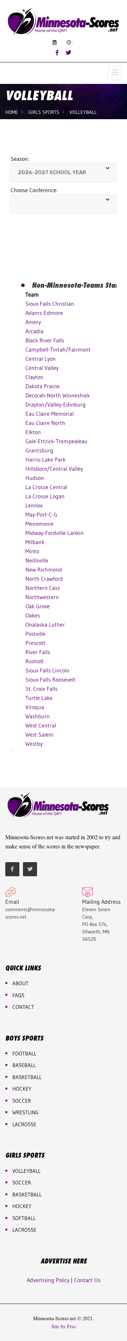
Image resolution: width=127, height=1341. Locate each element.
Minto (32, 551)
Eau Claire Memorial (49, 413)
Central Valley (42, 367)
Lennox (34, 505)
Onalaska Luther (45, 624)
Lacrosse (24, 1124)
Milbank (34, 541)
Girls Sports (43, 112)
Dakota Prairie (42, 386)
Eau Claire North (45, 422)
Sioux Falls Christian (49, 303)
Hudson (34, 477)
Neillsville (36, 560)
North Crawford (44, 578)
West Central (40, 725)
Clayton (34, 376)
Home (11, 112)
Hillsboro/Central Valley (54, 468)
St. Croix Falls (41, 688)
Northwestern (42, 597)
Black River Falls (44, 340)
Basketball (27, 1194)
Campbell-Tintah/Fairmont (58, 349)
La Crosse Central (46, 486)
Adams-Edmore (44, 312)
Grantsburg (39, 450)
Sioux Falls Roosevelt (50, 679)
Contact (23, 1007)
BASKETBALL (27, 1077)
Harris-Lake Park (45, 459)
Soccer (21, 1100)
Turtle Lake (39, 697)
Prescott (35, 642)
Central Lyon (40, 358)
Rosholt (34, 661)
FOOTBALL (24, 1053)
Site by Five (64, 1326)
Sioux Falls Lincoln (47, 670)
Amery (33, 321)
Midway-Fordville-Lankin (54, 532)
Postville (35, 633)
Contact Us (87, 1280)
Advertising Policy (48, 1280)
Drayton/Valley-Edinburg (55, 404)
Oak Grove (37, 606)
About (20, 983)
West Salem (39, 734)
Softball (24, 1218)
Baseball (24, 1065)
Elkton (33, 431)
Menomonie (39, 523)
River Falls (37, 652)
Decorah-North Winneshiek (57, 395)
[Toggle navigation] (115, 73)
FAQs (18, 995)
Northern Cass (42, 587)
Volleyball (83, 112)
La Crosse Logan (45, 496)
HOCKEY (21, 1088)
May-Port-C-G (41, 514)
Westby (34, 743)
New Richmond (43, 569)
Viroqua (34, 707)
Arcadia (34, 331)
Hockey (21, 1206)
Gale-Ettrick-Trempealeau (56, 441)
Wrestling (25, 1112)
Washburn (37, 716)
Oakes (32, 615)
